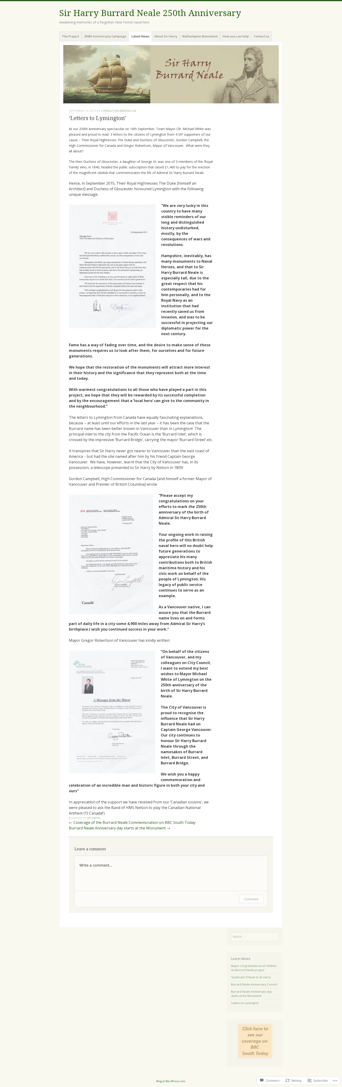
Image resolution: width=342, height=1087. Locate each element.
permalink (93, 817)
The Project (70, 36)
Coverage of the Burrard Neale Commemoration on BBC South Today (132, 822)
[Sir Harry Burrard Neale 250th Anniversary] (171, 74)
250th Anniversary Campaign (105, 36)
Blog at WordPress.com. (171, 1081)
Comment (251, 899)
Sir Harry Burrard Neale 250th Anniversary (150, 13)
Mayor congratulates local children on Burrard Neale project (254, 968)
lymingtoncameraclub (118, 110)
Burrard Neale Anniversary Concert (254, 984)
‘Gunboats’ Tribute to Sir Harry (251, 977)
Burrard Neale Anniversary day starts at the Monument (119, 828)
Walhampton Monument (200, 36)
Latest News (140, 36)
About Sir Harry (165, 36)
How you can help (236, 36)
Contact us (261, 36)
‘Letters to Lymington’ (245, 1003)
